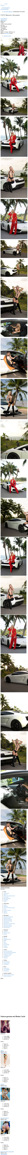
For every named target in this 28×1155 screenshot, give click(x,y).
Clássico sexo (6, 893)
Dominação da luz (7, 939)
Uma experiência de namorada (10, 952)
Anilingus (6, 957)
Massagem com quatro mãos (9, 923)
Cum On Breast (7, 969)
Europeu (7, 33)
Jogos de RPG (6, 944)
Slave (5, 941)
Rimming (5, 912)
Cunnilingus (6, 956)
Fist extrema (6, 964)
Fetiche (5, 901)
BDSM (5, 940)
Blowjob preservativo (8, 951)
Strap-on (5, 943)
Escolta (5, 904)
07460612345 (4, 1087)
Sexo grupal (6, 897)
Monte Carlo (4, 20)
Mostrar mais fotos (5, 887)
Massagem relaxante (8, 926)
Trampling (6, 947)
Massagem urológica (8, 919)
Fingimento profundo (8, 953)
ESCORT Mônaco (8, 11)
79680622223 (4, 1053)
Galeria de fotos (7, 35)
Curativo (5, 945)
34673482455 (4, 1154)
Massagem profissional (8, 916)
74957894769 (4, 18)
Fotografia (6, 906)
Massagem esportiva (8, 924)
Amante (5, 937)
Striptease (6, 931)
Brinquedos (6, 899)
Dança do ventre (7, 932)
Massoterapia (6, 922)
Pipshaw (5, 911)
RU (9, 7)
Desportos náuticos (7, 976)
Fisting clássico (7, 961)
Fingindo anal (6, 962)
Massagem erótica (7, 918)
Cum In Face (6, 970)
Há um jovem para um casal (9, 907)
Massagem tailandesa (8, 920)
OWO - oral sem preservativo (9, 895)
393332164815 (4, 1120)
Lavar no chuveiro (7, 910)
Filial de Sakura (7, 927)
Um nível (5, 894)
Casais (5, 908)
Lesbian (5, 934)
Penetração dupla (7, 898)
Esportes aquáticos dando (9, 974)
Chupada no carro (7, 955)
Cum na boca (6, 968)
